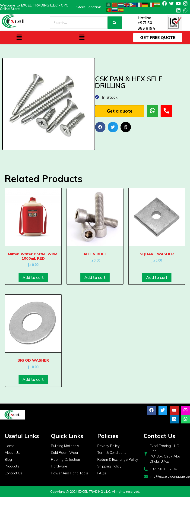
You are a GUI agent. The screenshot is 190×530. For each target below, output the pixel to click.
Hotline (144, 18)
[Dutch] (121, 4)
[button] (19, 37)
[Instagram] (185, 3)
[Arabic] (109, 4)
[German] (145, 4)
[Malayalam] (157, 4)
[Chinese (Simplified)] (115, 4)
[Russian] (115, 9)
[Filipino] (133, 4)
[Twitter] (171, 3)
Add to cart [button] (33, 277)
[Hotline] (132, 22)
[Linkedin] (178, 10)
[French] (139, 4)
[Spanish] (121, 9)
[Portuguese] (109, 9)
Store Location (88, 7)
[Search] (115, 22)
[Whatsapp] (185, 10)
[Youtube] (178, 3)
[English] (127, 4)
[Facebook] (164, 3)
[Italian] (151, 4)
